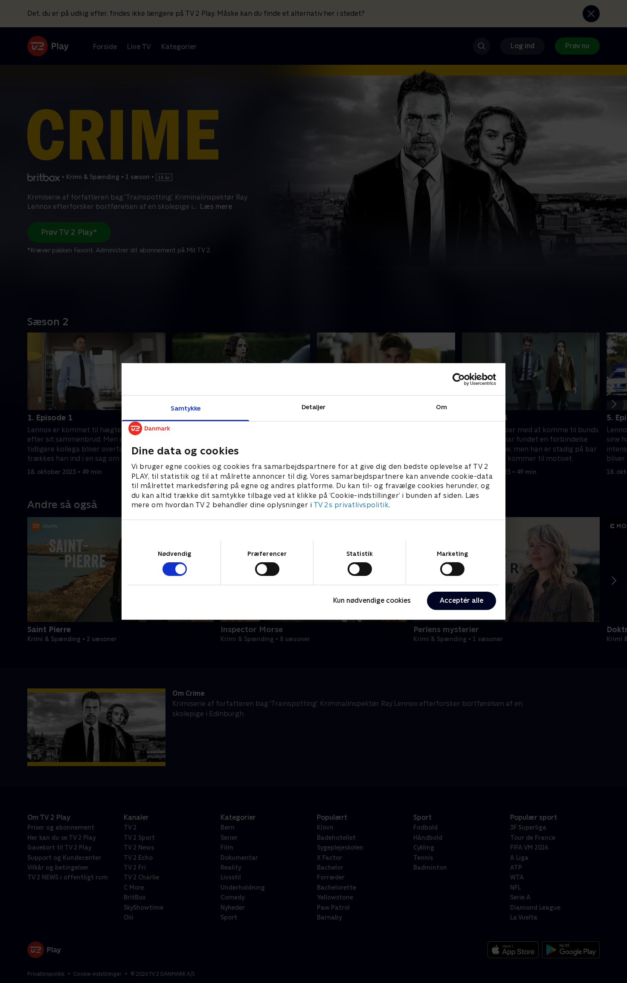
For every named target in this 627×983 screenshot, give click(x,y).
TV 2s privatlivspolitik (351, 505)
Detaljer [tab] (314, 407)
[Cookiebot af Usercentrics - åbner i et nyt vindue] (458, 379)
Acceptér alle (461, 600)
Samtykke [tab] (186, 408)
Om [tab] (441, 407)
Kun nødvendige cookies (372, 600)
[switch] (267, 569)
